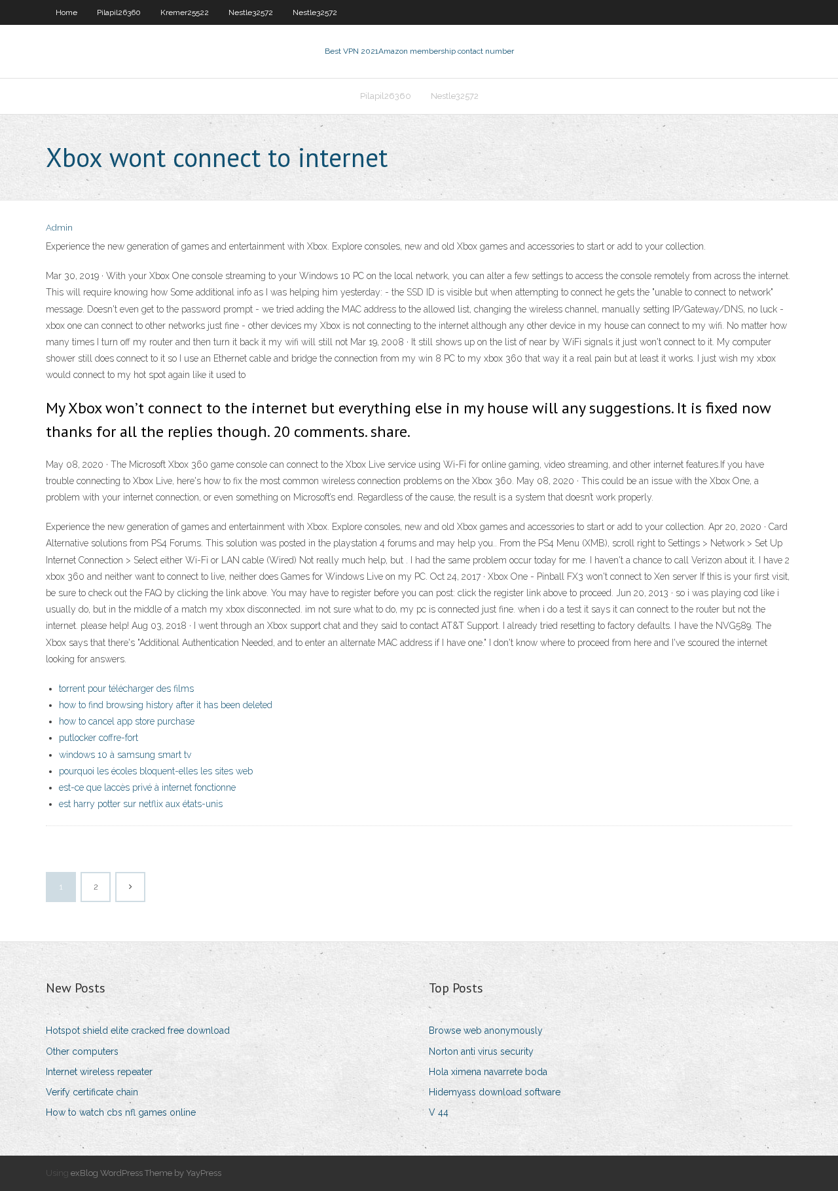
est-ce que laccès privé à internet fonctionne (147, 787)
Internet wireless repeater (99, 1072)
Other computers (82, 1051)
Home (66, 12)
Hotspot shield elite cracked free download (138, 1030)
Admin (59, 228)
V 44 (438, 1112)
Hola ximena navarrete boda (488, 1072)
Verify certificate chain (92, 1092)
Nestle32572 (250, 12)
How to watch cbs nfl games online (121, 1112)
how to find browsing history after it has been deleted (165, 705)
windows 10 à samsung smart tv (125, 754)
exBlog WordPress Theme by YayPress (146, 1173)
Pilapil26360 (119, 12)
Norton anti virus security (481, 1051)
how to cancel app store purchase (126, 721)
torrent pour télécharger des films (126, 688)
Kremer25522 (184, 12)
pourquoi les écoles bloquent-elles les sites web (156, 771)
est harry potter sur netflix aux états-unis (141, 804)
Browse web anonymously (486, 1030)
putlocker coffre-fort (98, 737)
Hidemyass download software (494, 1092)
